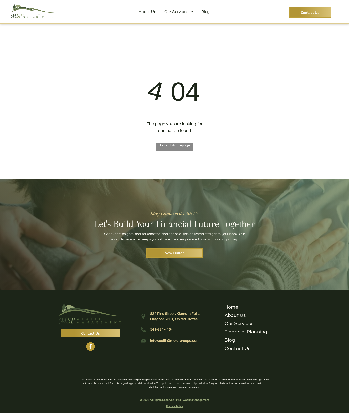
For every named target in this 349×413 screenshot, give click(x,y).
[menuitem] (147, 11)
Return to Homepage (174, 145)
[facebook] (90, 347)
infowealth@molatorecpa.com (175, 341)
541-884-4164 (161, 329)
